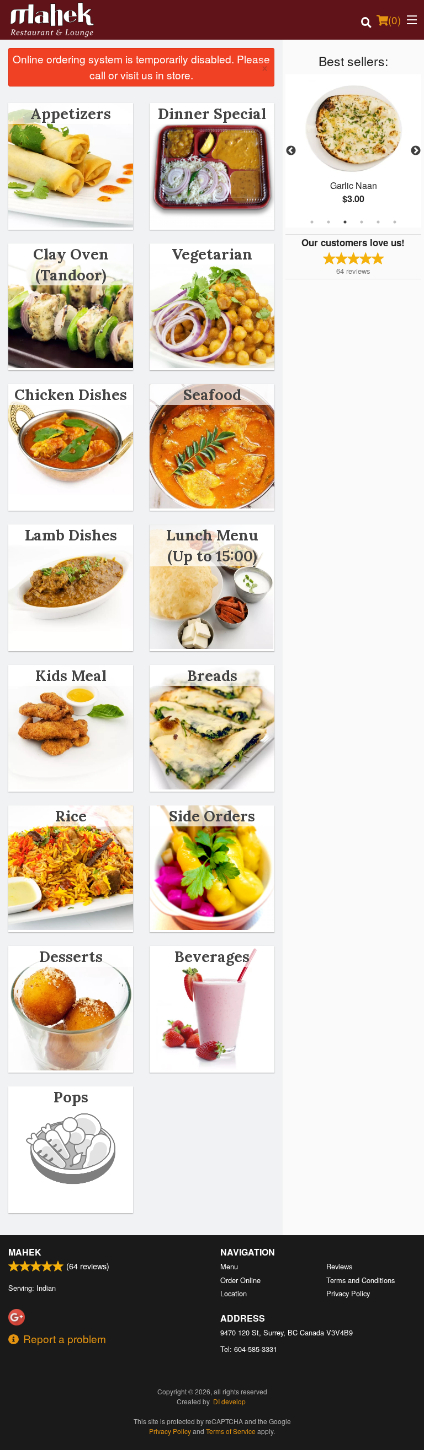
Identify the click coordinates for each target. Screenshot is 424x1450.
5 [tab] (378, 222)
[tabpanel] (353, 151)
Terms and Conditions (360, 1280)
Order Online (240, 1280)
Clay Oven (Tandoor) (71, 264)
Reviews (339, 1266)
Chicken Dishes (70, 394)
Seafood (212, 394)
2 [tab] (328, 222)
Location (233, 1293)
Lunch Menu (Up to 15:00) (212, 545)
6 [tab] (394, 222)
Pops (71, 1097)
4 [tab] (361, 222)
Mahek (24, 1252)
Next (415, 150)
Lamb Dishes (71, 535)
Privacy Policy (348, 1293)
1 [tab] (311, 222)
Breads (212, 675)
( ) (394, 19)
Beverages (212, 956)
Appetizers (70, 113)
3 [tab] (345, 222)
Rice (71, 816)
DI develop (229, 1401)
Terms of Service (231, 1431)
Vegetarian (212, 254)
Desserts (71, 956)
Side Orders (212, 816)
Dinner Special (212, 113)
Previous (290, 150)
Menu (229, 1266)
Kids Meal (71, 675)
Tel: (248, 1349)
